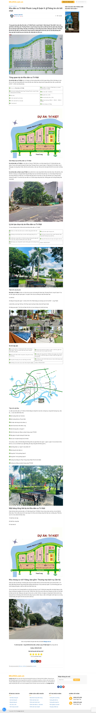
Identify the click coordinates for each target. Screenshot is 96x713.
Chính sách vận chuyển (35, 706)
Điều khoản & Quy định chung (36, 697)
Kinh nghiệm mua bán (54, 704)
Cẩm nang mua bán (14, 706)
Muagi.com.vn (47, 641)
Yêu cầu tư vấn (13, 704)
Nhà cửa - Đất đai (13, 6)
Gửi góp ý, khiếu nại (54, 706)
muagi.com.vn (18, 14)
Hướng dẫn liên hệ (54, 700)
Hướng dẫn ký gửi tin (54, 702)
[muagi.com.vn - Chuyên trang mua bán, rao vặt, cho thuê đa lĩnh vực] (16, 2)
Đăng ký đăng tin (13, 702)
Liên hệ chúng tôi (13, 700)
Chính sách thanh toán (35, 702)
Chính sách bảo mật (34, 700)
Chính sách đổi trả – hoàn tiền (36, 704)
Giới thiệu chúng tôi (14, 697)
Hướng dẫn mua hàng (54, 697)
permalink (34, 666)
